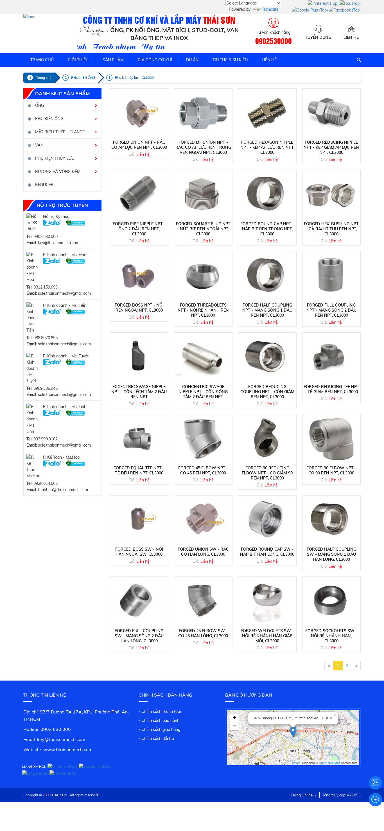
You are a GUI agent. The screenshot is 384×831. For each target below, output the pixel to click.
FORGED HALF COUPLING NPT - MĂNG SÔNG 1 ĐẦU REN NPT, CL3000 (267, 310)
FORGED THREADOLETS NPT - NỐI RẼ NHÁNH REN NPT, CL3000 (203, 310)
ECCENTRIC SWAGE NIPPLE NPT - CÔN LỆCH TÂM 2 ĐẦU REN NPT (139, 391)
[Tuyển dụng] (318, 29)
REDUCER (44, 184)
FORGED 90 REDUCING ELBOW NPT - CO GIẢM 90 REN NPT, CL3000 (267, 473)
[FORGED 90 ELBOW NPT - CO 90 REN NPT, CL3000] (331, 439)
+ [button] (234, 717)
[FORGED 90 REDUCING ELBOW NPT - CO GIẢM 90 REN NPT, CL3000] (267, 439)
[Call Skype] (75, 222)
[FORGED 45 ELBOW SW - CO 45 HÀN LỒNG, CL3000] (203, 601)
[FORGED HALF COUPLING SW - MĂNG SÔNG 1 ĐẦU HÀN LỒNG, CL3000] (331, 520)
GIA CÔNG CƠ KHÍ (155, 59)
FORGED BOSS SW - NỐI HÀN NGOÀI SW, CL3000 (139, 552)
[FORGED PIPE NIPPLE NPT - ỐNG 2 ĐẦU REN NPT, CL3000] (139, 194)
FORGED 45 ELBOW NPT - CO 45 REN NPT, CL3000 (203, 470)
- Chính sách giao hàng (159, 729)
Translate (270, 9)
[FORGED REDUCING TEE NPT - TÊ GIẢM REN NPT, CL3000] (331, 357)
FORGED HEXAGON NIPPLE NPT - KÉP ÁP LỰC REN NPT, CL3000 (267, 147)
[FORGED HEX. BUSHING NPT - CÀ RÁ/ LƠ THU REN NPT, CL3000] (331, 194)
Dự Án (192, 59)
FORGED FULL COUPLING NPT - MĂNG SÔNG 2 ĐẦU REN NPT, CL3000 (331, 310)
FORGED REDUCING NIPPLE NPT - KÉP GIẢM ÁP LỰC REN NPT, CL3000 (331, 147)
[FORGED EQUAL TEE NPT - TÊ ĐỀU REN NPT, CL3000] (139, 439)
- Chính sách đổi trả (156, 738)
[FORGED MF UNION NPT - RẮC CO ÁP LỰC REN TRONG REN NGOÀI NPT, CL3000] (203, 113)
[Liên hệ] (351, 29)
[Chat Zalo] (52, 222)
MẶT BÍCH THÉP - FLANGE (59, 131)
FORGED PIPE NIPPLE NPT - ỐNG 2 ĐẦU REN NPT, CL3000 (139, 229)
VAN (38, 145)
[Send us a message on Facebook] (375, 799)
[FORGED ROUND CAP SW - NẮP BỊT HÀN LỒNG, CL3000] (267, 520)
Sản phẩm (113, 59)
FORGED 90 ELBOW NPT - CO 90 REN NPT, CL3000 (331, 470)
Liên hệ (351, 37)
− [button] (234, 725)
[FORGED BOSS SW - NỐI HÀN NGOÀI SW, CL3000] (139, 520)
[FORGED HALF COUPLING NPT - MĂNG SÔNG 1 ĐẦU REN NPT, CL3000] (267, 276)
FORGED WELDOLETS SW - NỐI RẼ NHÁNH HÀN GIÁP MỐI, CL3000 (267, 635)
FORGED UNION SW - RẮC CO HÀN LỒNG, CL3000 (203, 552)
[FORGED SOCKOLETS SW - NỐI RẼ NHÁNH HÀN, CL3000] (331, 601)
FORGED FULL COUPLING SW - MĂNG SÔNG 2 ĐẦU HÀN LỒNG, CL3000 (139, 635)
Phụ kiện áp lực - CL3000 (134, 77)
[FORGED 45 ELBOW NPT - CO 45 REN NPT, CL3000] (203, 439)
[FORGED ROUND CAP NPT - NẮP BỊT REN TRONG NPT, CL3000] (267, 194)
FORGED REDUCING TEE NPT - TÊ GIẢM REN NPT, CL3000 (331, 389)
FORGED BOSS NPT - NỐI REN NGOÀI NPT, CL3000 (139, 308)
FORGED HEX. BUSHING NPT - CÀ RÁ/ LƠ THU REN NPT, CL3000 (331, 229)
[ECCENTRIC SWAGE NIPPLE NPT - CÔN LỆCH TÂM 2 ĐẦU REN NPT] (139, 357)
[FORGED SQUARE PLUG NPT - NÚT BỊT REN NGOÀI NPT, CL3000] (203, 194)
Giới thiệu (78, 59)
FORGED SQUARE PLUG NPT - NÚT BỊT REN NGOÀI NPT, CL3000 (203, 229)
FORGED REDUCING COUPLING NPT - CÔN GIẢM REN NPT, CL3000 (267, 391)
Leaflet (295, 762)
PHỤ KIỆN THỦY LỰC (54, 158)
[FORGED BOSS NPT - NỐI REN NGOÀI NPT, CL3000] (139, 276)
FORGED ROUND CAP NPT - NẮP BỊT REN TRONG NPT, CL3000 (267, 229)
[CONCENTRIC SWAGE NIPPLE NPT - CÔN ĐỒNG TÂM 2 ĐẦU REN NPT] (203, 357)
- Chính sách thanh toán (160, 711)
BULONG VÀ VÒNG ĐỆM (57, 171)
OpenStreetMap (329, 762)
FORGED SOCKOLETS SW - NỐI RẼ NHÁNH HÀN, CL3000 (331, 635)
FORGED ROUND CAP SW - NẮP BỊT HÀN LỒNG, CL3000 (267, 552)
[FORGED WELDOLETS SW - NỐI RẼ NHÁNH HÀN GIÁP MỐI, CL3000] (267, 601)
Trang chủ (42, 59)
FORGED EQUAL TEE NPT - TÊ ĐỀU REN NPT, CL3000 (139, 470)
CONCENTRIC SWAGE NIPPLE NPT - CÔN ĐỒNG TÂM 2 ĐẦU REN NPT (203, 391)
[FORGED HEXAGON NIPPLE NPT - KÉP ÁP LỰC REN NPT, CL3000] (267, 113)
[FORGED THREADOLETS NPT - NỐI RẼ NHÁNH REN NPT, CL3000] (203, 276)
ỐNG (39, 105)
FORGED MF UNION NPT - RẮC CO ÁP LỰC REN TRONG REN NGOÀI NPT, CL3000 (203, 147)
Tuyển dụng (318, 37)
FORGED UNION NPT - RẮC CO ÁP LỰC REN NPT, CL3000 (139, 145)
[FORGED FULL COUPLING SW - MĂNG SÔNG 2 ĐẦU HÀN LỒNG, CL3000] (139, 601)
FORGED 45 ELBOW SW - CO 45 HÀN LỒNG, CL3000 (203, 633)
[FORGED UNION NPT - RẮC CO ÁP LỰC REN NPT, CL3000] (139, 113)
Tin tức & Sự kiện (230, 59)
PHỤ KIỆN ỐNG (83, 77)
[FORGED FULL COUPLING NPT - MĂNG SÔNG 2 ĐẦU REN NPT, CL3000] (331, 276)
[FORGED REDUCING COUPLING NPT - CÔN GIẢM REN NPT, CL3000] (267, 357)
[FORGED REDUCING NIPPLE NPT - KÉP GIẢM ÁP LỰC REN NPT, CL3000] (331, 113)
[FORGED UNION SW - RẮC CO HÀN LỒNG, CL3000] (203, 520)
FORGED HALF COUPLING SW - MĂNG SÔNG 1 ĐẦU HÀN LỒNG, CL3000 (331, 554)
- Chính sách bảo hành (159, 720)
